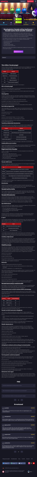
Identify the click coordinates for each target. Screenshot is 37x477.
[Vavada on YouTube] (34, 463)
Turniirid (23, 458)
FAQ (32, 458)
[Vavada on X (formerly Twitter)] (31, 463)
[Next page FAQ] (22, 400)
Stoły (19, 458)
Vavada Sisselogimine (18, 51)
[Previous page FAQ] (15, 400)
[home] (4, 1)
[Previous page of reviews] (15, 452)
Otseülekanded (14, 458)
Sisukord (28, 458)
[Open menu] (36, 1)
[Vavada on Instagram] (29, 463)
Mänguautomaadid (6, 458)
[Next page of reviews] (22, 452)
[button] (36, 12)
